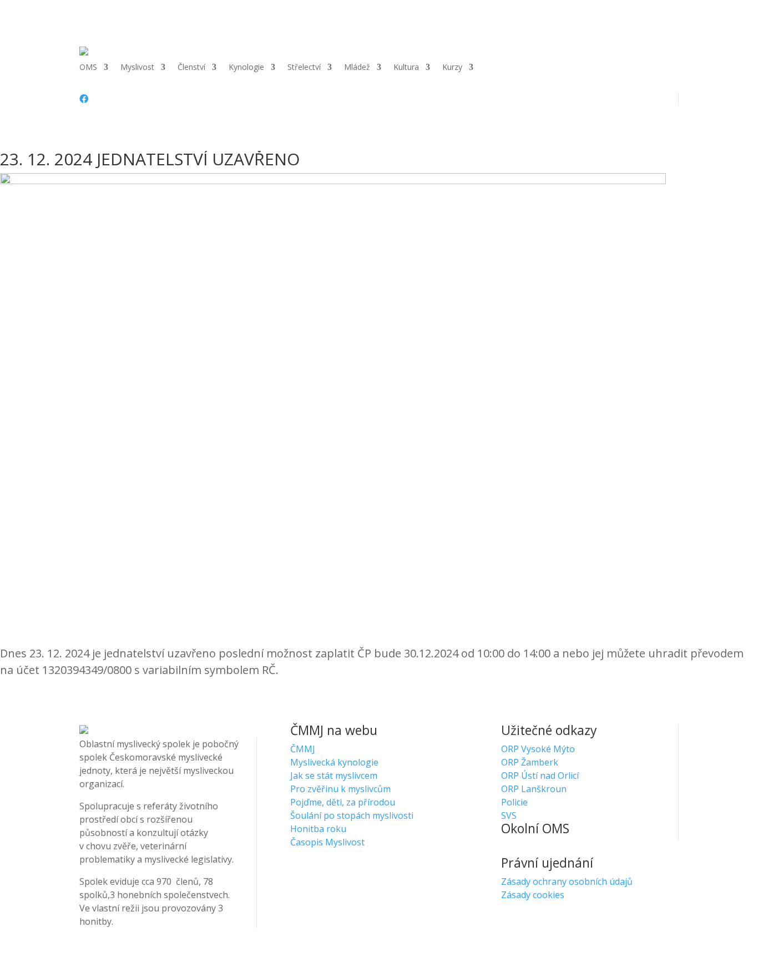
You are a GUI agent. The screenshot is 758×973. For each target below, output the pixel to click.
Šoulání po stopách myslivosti (351, 815)
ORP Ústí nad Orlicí (540, 775)
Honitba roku (318, 829)
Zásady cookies (532, 895)
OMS (88, 67)
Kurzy (452, 67)
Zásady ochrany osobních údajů (567, 881)
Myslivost (137, 67)
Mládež (357, 67)
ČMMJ (302, 749)
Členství (191, 67)
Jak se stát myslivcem (333, 775)
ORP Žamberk (529, 762)
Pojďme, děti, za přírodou (342, 802)
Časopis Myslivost (327, 842)
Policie (514, 802)
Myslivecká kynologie (334, 762)
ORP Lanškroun (534, 789)
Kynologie (246, 67)
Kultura (406, 67)
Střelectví (304, 67)
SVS (509, 815)
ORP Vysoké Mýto (538, 749)
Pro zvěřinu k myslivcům (340, 789)
